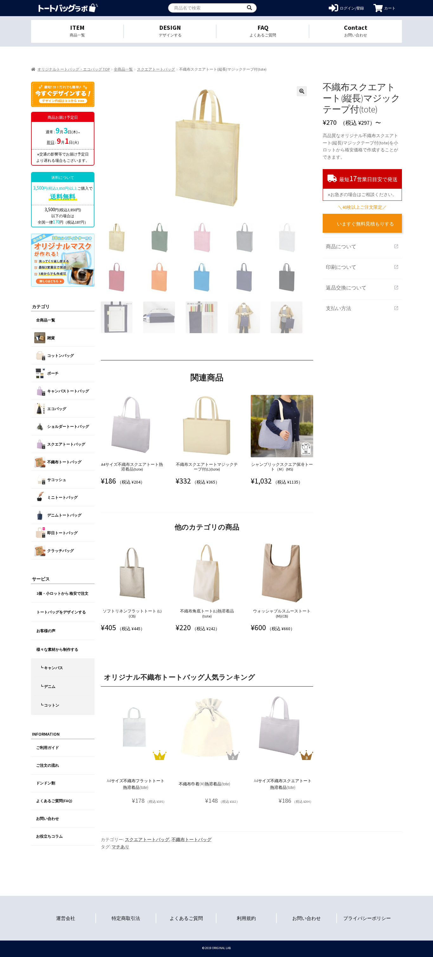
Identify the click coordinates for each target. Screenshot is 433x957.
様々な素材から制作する (57, 649)
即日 (51, 142)
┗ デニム (47, 686)
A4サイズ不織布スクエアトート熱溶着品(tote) (283, 784)
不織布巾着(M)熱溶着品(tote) (204, 784)
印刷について (362, 267)
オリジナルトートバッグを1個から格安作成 (68, 8)
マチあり (120, 847)
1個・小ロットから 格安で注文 (62, 593)
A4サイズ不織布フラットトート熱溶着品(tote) (136, 784)
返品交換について (362, 287)
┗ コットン (49, 705)
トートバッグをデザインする (61, 612)
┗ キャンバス (51, 667)
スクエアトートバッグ (156, 69)
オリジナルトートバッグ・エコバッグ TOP (73, 69)
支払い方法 (362, 308)
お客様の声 (45, 630)
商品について (362, 246)
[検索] (249, 8)
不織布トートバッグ (191, 839)
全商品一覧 (123, 69)
